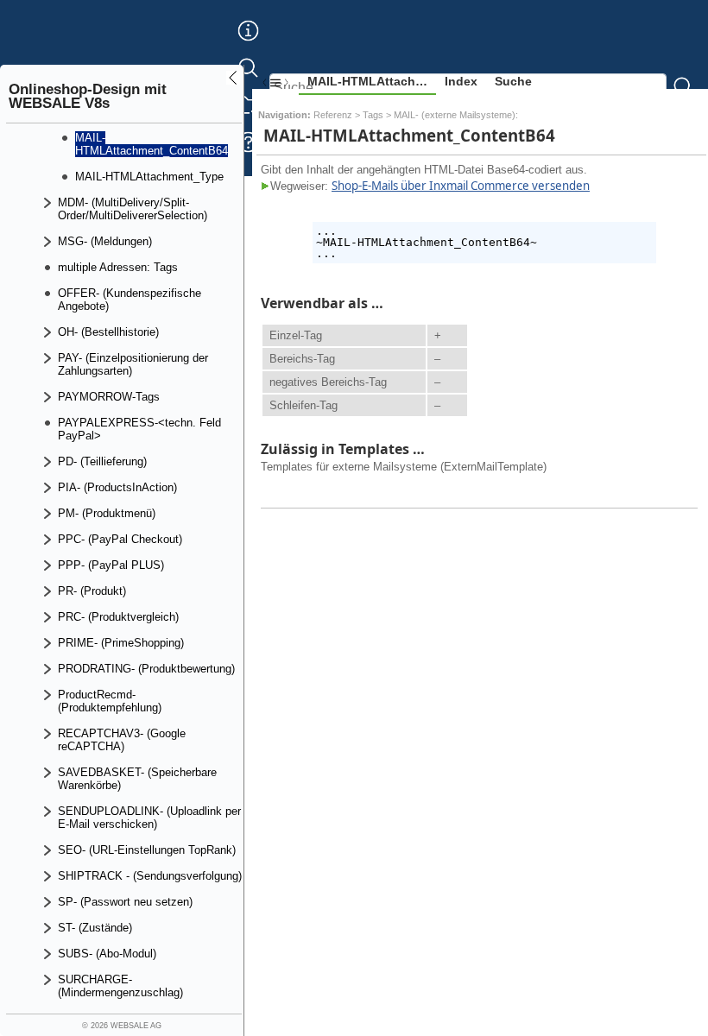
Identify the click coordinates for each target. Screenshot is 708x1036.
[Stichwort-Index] (248, 44)
